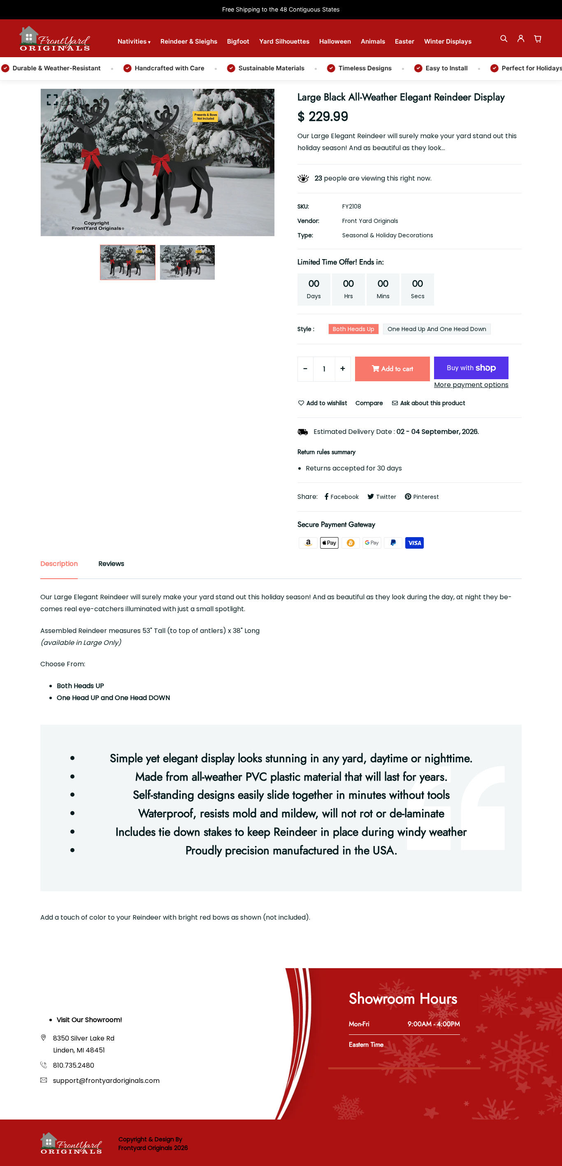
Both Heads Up (353, 329)
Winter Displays (447, 41)
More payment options (471, 384)
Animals (373, 41)
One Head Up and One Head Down (437, 329)
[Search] (503, 38)
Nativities (134, 41)
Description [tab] (59, 563)
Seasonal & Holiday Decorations (387, 235)
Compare (369, 403)
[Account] (520, 38)
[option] (157, 162)
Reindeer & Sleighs (188, 41)
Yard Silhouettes (284, 41)
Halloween (335, 41)
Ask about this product (432, 403)
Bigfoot (238, 41)
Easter (404, 41)
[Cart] (538, 38)
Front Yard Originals (370, 221)
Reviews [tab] (111, 563)
